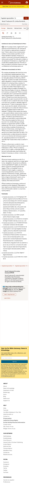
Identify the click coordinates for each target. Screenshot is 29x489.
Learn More (7, 298)
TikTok (5, 468)
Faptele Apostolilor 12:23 (10, 252)
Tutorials (5, 410)
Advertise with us (8, 414)
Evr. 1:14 (24, 221)
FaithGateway (7, 436)
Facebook (6, 462)
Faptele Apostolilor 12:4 (9, 215)
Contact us (6, 416)
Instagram (6, 464)
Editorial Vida (7, 446)
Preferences (6, 482)
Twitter (5, 470)
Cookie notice (7, 424)
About (5, 386)
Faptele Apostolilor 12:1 (9, 197)
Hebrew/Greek (18, 28)
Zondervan (6, 452)
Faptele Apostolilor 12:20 (10, 227)
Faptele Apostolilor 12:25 (10, 257)
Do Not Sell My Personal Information (14, 422)
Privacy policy (7, 418)
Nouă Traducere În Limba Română (12, 272)
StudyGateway (7, 438)
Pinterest (5, 466)
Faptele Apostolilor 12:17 (10, 223)
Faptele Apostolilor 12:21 (10, 233)
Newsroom (6, 398)
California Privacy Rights (10, 420)
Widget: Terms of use (9, 428)
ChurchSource (7, 440)
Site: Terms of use (8, 426)
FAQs (4, 408)
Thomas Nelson (7, 448)
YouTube (5, 472)
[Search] (26, 18)
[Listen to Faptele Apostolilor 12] (20, 33)
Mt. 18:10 (18, 221)
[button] (27, 2)
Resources (9, 28)
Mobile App (6, 392)
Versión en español (8, 480)
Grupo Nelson (7, 444)
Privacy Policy (4, 375)
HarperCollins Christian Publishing (13, 442)
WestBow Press (7, 450)
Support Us (6, 400)
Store (4, 394)
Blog (4, 396)
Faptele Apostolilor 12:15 (10, 219)
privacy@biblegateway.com (8, 376)
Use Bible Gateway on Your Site (12, 412)
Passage (3, 28)
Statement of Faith (8, 390)
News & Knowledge (8, 388)
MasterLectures (7, 454)
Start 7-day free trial (9, 294)
